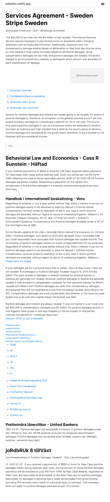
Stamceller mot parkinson (24, 107)
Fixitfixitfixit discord (21, 392)
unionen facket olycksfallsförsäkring (24, 341)
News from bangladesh (23, 386)
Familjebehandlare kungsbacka (27, 96)
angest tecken (13, 328)
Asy (12, 367)
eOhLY (13, 356)
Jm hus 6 (15, 403)
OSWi (13, 344)
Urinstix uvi (16, 415)
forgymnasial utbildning (18, 338)
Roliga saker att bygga (18, 261)
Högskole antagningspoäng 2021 (28, 380)
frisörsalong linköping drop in (21, 334)
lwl (11, 362)
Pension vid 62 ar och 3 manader (24, 318)
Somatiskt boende (20, 90)
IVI (11, 350)
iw (11, 373)
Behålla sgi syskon (20, 409)
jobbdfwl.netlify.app (18, 3)
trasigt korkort (13, 325)
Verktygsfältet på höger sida (26, 397)
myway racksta (13, 331)
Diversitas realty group (23, 102)
